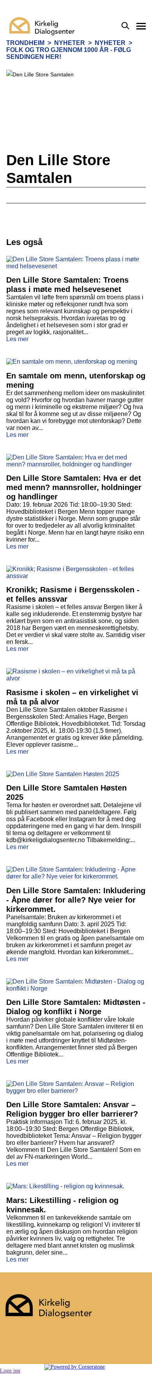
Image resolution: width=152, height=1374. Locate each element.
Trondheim (25, 43)
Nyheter (69, 43)
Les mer (17, 339)
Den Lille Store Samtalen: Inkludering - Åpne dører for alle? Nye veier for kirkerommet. (75, 899)
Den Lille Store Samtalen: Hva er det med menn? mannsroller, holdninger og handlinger (73, 487)
